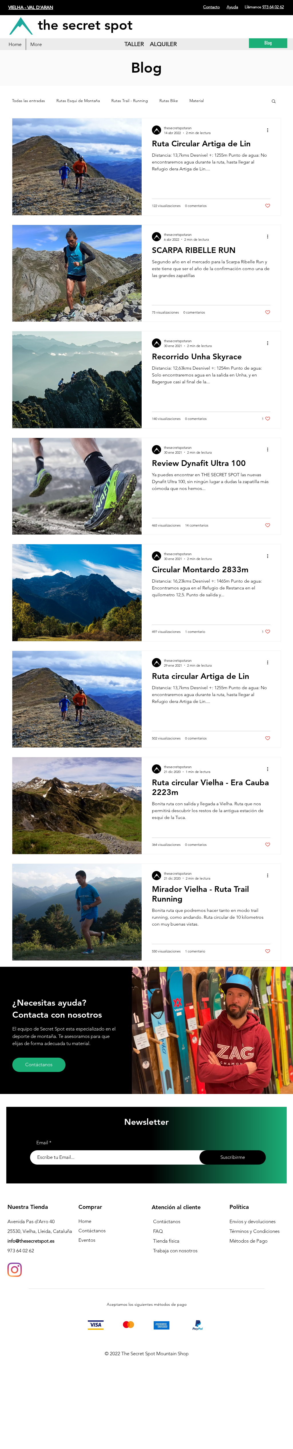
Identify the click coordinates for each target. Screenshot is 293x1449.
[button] (273, 102)
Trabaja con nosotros (175, 1250)
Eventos (86, 1240)
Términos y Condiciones (254, 1231)
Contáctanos (92, 1230)
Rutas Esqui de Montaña (78, 100)
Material (196, 100)
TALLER (134, 44)
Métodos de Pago (248, 1241)
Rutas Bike (168, 100)
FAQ (158, 1231)
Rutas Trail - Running (129, 100)
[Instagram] (14, 1270)
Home (84, 1221)
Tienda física (166, 1241)
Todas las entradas (28, 100)
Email (42, 1142)
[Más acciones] (269, 130)
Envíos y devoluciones (252, 1221)
